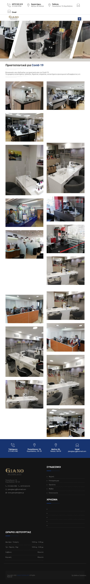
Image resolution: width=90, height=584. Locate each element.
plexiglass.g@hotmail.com (77, 451)
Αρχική (51, 476)
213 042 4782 (12, 486)
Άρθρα (51, 489)
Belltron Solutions (80, 575)
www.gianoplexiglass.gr (16, 493)
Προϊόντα (52, 485)
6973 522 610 (25, 486)
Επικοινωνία (53, 493)
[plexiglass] (24, 95)
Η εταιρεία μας (54, 481)
